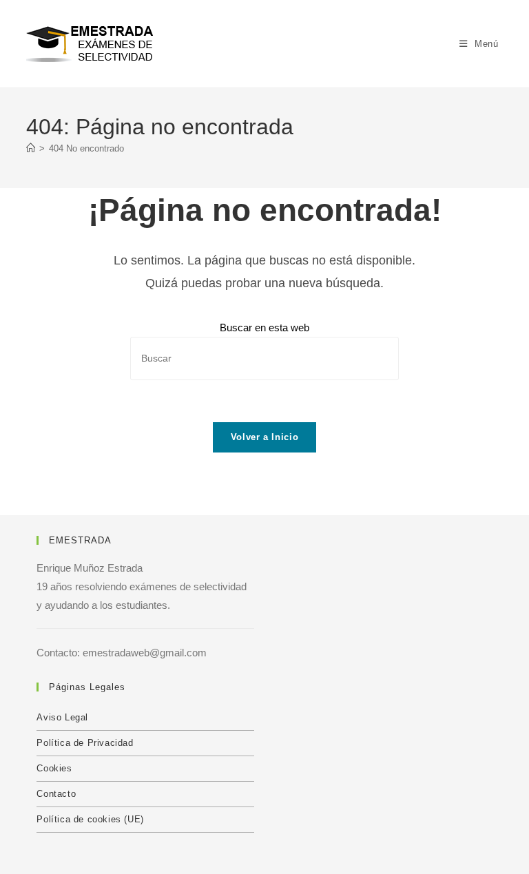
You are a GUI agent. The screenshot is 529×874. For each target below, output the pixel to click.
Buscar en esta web (264, 327)
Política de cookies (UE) (90, 819)
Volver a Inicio (265, 437)
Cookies (54, 768)
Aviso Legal (62, 717)
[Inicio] (30, 148)
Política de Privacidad (85, 743)
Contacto (56, 794)
